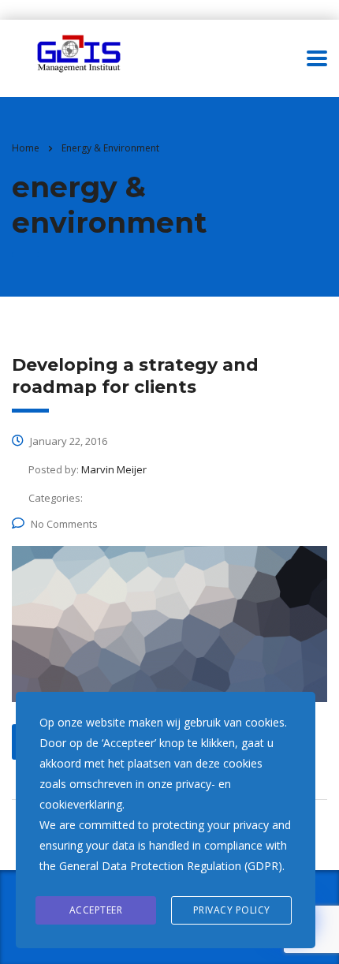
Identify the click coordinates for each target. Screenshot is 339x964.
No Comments (64, 524)
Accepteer (96, 910)
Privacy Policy (231, 910)
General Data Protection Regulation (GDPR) (170, 865)
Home (25, 148)
